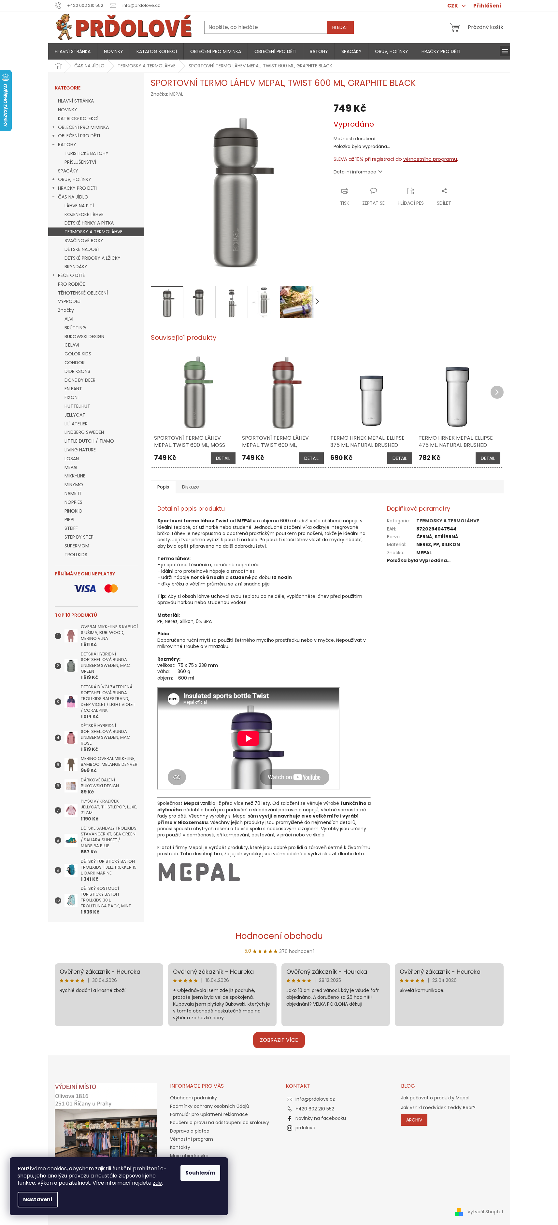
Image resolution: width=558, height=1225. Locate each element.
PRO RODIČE (71, 284)
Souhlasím (200, 1173)
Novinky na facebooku (320, 1118)
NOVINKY (67, 109)
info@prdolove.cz (315, 1099)
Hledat (340, 27)
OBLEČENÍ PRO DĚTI (79, 135)
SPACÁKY (68, 171)
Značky (66, 310)
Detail (223, 458)
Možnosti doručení (354, 139)
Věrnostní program (191, 1139)
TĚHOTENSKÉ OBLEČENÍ (83, 293)
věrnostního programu (430, 159)
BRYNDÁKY (75, 266)
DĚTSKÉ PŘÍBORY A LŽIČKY (92, 258)
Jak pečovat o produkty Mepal (435, 1098)
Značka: (167, 94)
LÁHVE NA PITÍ (79, 205)
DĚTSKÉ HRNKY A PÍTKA (89, 223)
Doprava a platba (189, 1131)
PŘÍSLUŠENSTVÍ (80, 162)
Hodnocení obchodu (279, 936)
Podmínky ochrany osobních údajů (209, 1106)
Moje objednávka (189, 1155)
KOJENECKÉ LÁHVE (84, 214)
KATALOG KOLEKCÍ (78, 118)
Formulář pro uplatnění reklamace (209, 1114)
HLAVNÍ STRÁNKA (76, 101)
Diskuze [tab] (190, 487)
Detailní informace (355, 172)
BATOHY (67, 144)
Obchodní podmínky (193, 1097)
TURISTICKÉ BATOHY (86, 153)
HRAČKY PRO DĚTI (77, 188)
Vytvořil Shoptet (485, 1211)
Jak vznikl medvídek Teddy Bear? (438, 1108)
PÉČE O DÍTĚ (71, 275)
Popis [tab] (163, 487)
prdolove (305, 1127)
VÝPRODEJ (69, 301)
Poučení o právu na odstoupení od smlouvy (219, 1122)
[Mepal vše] (199, 872)
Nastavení (37, 1199)
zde (157, 1183)
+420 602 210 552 (314, 1109)
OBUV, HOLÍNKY (74, 179)
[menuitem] (72, 51)
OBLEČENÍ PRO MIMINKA (83, 127)
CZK (453, 5)
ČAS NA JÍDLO (73, 197)
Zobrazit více (279, 1040)
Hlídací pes (411, 203)
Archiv (414, 1120)
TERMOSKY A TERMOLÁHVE (93, 231)
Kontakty (180, 1147)
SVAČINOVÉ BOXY (83, 240)
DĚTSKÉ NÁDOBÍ (81, 249)
